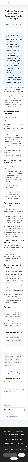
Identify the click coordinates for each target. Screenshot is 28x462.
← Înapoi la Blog (14, 372)
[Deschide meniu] (25, 2)
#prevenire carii (17, 353)
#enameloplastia (17, 362)
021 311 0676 (20, 439)
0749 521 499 (13, 439)
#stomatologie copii (9, 356)
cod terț (13, 449)
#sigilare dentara (8, 353)
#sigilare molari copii (9, 365)
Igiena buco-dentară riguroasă (12, 155)
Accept (14, 458)
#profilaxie (17, 359)
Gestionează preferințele (10, 455)
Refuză (21, 455)
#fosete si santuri (8, 359)
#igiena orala (18, 356)
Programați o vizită (17, 322)
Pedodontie (14, 26)
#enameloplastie (8, 362)
